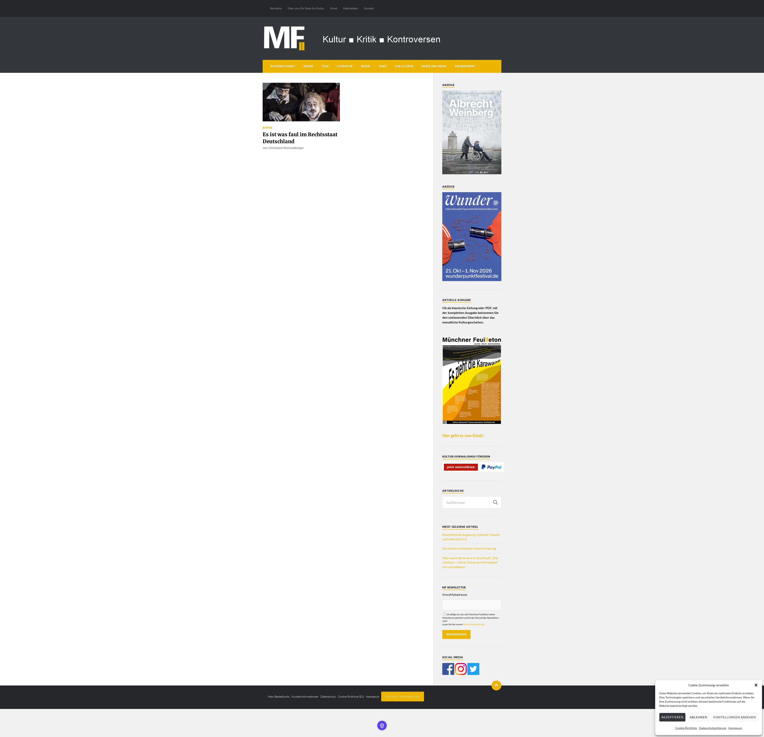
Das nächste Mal (425, 388)
